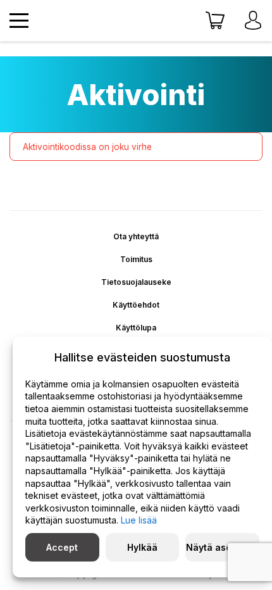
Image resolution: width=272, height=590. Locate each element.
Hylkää (142, 547)
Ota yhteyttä (136, 236)
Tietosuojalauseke (136, 282)
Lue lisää (139, 520)
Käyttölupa (136, 327)
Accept (62, 547)
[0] (215, 21)
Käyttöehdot (136, 305)
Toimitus (136, 259)
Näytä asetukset (222, 547)
